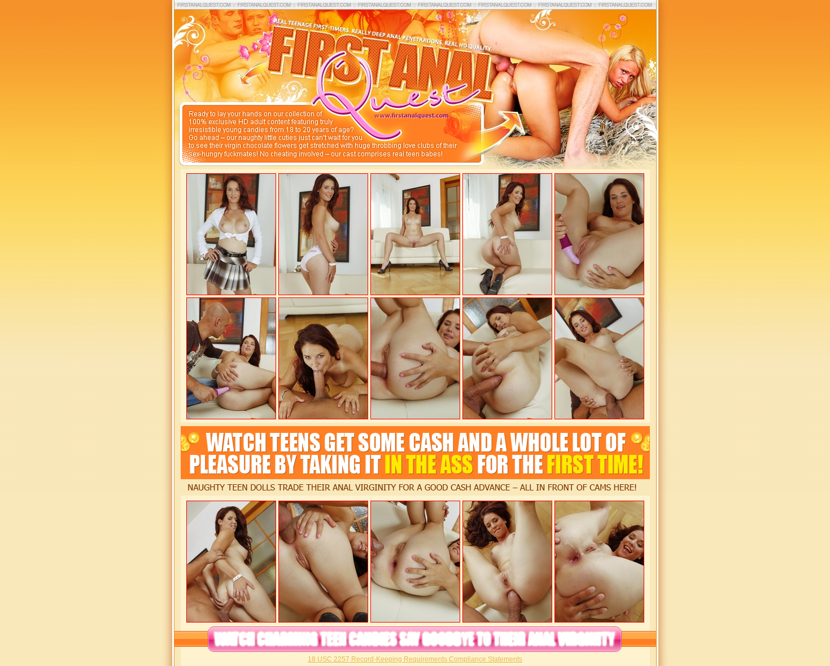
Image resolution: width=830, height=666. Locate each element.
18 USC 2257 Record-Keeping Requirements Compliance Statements (415, 659)
